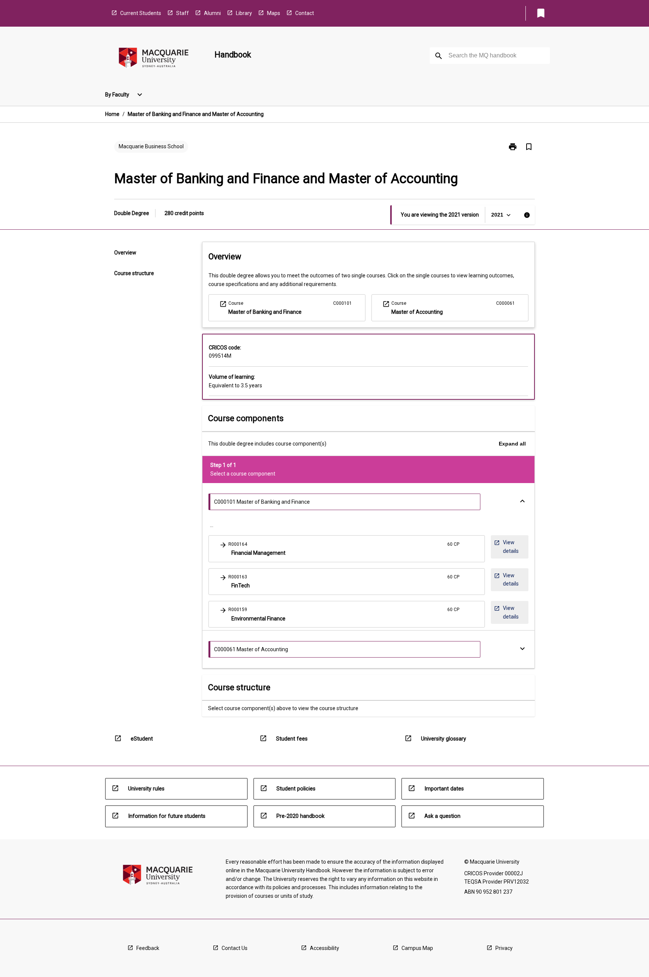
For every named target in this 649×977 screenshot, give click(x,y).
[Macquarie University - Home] (153, 59)
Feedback (147, 948)
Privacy (504, 948)
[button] (346, 548)
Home (112, 114)
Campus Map (417, 948)
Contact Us (235, 948)
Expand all (512, 444)
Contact (304, 13)
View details (510, 546)
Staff (182, 13)
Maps (273, 13)
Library (244, 13)
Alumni (212, 13)
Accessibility (324, 948)
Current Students (140, 13)
